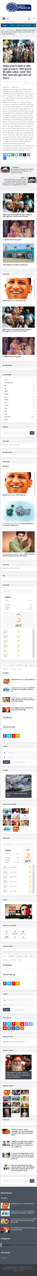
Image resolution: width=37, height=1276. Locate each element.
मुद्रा (5, 402)
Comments (19, 665)
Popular (5, 665)
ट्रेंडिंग (5, 391)
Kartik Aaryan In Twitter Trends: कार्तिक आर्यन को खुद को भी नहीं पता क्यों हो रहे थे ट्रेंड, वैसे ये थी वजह (18, 555)
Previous (16, 167)
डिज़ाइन (6, 394)
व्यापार (5, 414)
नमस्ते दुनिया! (5, 466)
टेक (5, 388)
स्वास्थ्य (6, 420)
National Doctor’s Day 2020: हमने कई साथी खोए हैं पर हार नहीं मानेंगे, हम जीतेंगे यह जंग (18, 524)
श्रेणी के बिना (27, 81)
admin (10, 81)
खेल (5, 385)
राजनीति (6, 405)
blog (5, 380)
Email (32, 83)
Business (11, 665)
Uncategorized (8, 383)
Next (22, 178)
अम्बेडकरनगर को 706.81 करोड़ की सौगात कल (14, 301)
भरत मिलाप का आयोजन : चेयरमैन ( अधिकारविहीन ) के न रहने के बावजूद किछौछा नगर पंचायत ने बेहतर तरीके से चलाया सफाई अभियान (22, 1132)
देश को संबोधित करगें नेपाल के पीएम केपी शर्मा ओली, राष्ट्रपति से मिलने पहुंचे (22, 709)
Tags (26, 665)
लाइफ (5, 408)
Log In (6, 762)
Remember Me (20, 762)
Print (26, 83)
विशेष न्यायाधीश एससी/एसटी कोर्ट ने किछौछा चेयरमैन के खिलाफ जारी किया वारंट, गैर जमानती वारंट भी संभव (22, 171)
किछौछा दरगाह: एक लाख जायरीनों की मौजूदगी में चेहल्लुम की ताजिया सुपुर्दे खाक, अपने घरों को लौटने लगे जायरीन (17, 215)
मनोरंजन (6, 400)
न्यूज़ (5, 397)
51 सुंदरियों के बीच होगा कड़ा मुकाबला (12, 240)
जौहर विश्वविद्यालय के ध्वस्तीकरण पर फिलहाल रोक (15, 265)
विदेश (5, 411)
